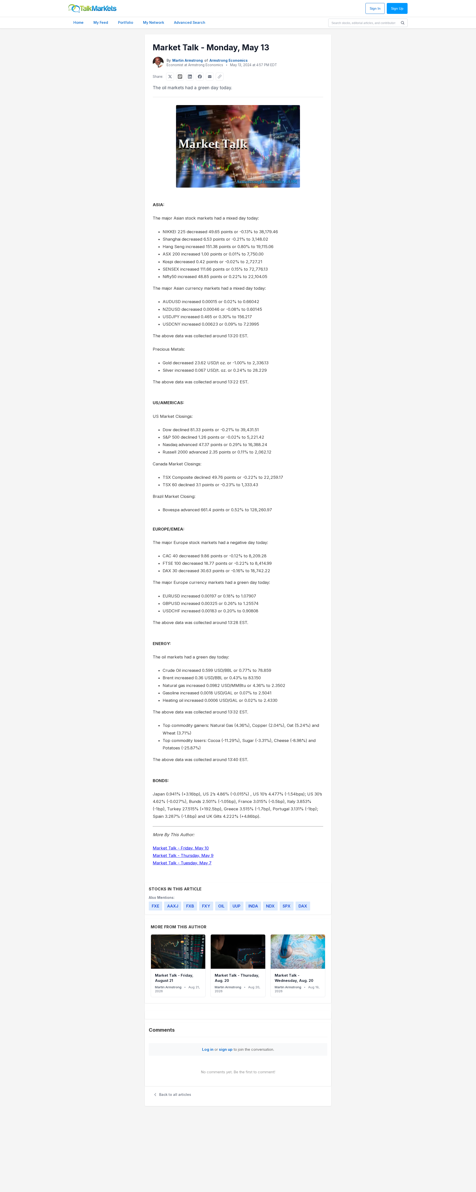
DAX (302, 906)
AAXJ (172, 906)
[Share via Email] (210, 77)
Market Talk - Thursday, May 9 (183, 855)
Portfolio (125, 22)
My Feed (100, 22)
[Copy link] (220, 77)
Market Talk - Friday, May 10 (181, 848)
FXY (206, 906)
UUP (236, 906)
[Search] (403, 23)
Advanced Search (189, 22)
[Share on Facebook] (200, 77)
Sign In (375, 8)
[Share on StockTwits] (180, 77)
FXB (190, 906)
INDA (253, 906)
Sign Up (397, 8)
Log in (207, 1049)
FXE (155, 906)
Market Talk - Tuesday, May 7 (182, 862)
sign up (226, 1049)
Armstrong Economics (228, 60)
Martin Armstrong (187, 60)
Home (78, 22)
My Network (153, 22)
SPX (287, 906)
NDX (270, 906)
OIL (221, 906)
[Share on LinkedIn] (190, 77)
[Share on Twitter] (170, 77)
